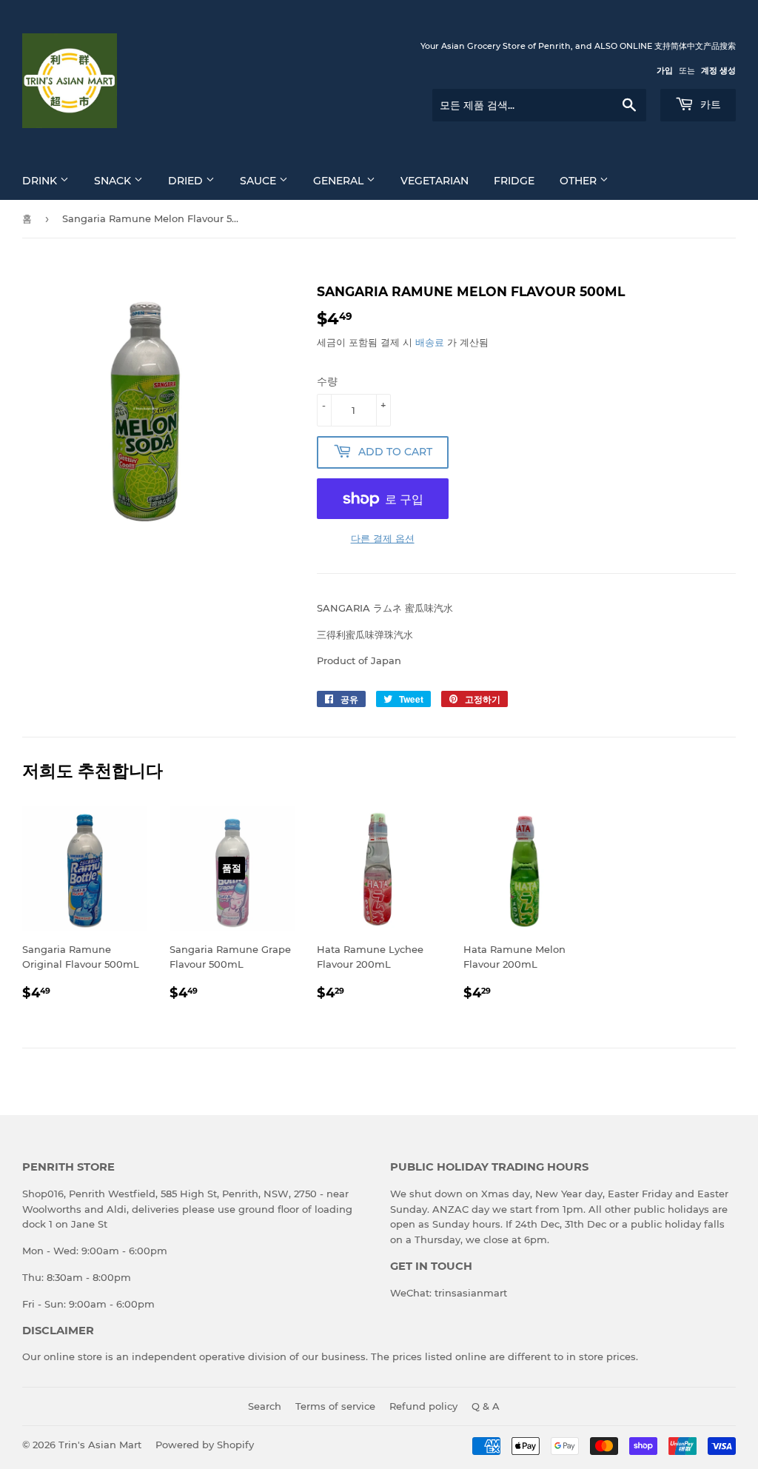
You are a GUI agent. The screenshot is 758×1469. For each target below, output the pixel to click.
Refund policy (423, 1406)
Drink (41, 180)
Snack (114, 180)
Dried (187, 180)
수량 (327, 381)
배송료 (429, 342)
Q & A (486, 1406)
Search (264, 1406)
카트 (709, 104)
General (339, 180)
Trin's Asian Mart (99, 1444)
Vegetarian (434, 180)
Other (580, 180)
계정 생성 (718, 70)
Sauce (259, 180)
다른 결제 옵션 (383, 538)
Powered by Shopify (204, 1444)
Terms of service (335, 1406)
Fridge (514, 180)
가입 (665, 70)
